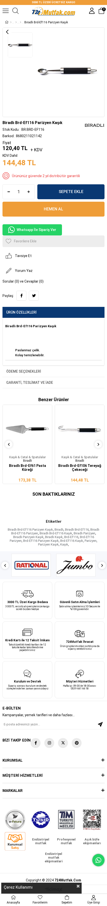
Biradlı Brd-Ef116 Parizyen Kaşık (30, 529)
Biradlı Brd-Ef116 (77, 529)
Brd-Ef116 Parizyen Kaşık (41, 541)
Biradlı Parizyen (84, 533)
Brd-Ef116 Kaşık (71, 541)
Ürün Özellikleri (21, 312)
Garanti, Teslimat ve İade (29, 383)
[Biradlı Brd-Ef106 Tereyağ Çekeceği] (79, 429)
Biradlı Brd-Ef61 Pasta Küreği (27, 468)
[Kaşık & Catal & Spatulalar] (20, 22)
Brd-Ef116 (71, 537)
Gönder (100, 724)
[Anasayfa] (10, 22)
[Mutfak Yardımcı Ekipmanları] (16, 22)
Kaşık (64, 544)
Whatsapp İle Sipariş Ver (36, 230)
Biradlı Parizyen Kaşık (28, 537)
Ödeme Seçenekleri (23, 371)
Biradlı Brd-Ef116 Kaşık (56, 533)
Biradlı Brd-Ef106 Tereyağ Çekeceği (79, 468)
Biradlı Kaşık (54, 537)
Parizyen (91, 541)
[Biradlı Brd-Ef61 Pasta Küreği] (27, 429)
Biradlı (58, 529)
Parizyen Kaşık (48, 544)
